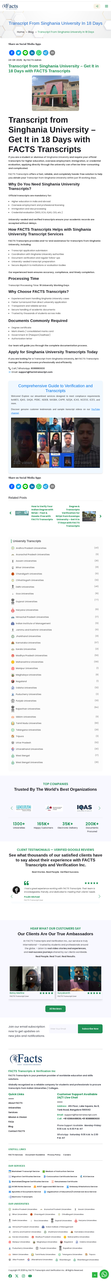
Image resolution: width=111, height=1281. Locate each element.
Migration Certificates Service (26, 1176)
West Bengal (23, 755)
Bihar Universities (25, 567)
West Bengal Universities (29, 762)
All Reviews (55, 1008)
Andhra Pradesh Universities (31, 548)
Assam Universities (26, 560)
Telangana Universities (28, 729)
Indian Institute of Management (33, 623)
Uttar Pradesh (23, 742)
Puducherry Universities (28, 694)
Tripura (20, 736)
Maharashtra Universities (29, 661)
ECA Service (88, 1176)
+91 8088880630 (91, 1118)
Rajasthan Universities (28, 708)
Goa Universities (25, 593)
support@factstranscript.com (36, 372)
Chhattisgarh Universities (30, 580)
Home (20, 32)
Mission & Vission (17, 1117)
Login (97, 6)
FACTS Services (15, 1154)
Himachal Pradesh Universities (32, 617)
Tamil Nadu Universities (28, 723)
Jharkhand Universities (28, 636)
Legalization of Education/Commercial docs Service (71, 1191)
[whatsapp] (39, 52)
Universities (14, 1107)
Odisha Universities (26, 687)
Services (13, 1112)
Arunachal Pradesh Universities (33, 554)
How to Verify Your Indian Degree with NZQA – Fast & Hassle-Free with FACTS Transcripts (42, 513)
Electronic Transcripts (22, 1196)
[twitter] (18, 52)
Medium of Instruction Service (60, 1171)
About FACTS (15, 1103)
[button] (11, 808)
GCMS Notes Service (21, 1186)
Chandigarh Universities (29, 573)
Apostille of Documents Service (26, 1191)
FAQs (11, 1121)
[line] (25, 52)
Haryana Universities (27, 610)
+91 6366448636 (72, 1118)
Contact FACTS (16, 1131)
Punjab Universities (26, 700)
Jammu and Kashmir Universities (34, 629)
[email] (52, 52)
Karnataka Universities (28, 642)
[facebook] (11, 52)
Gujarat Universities (26, 601)
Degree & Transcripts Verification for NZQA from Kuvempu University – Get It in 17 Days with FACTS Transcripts (68, 516)
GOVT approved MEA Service (50, 1186)
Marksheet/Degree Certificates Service (30, 1181)
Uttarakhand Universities (29, 749)
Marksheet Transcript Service (26, 1171)
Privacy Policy (54, 1154)
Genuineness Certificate (66, 1181)
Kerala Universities (26, 649)
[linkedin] (32, 52)
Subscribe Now (90, 1028)
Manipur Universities (27, 668)
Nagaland (21, 681)
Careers (67, 1154)
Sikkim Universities (26, 716)
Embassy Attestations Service (83, 1186)
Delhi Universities (25, 586)
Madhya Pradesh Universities (31, 655)
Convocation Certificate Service (61, 1176)
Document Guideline (35, 1154)
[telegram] (45, 52)
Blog (31, 32)
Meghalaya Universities (28, 674)
